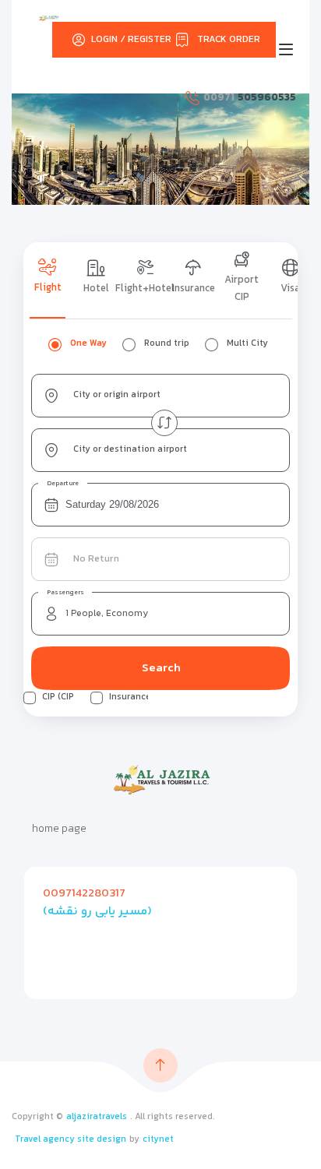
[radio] (54, 344)
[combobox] (160, 395)
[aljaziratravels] (48, 17)
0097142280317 (84, 893)
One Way (88, 343)
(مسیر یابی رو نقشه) (97, 911)
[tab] (47, 280)
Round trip (166, 343)
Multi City (247, 343)
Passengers (65, 592)
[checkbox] (29, 697)
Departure (63, 483)
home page (59, 829)
